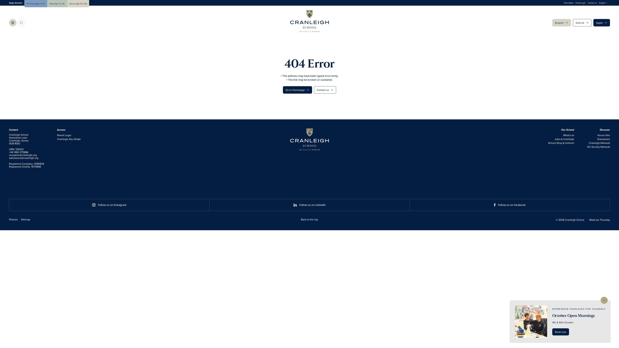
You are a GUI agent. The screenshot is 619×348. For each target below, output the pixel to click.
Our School (567, 129)
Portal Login (580, 2)
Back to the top (309, 219)
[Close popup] (604, 300)
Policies (13, 219)
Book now (560, 332)
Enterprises (603, 139)
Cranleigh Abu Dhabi (69, 139)
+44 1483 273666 (18, 152)
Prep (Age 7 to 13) (57, 3)
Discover (605, 129)
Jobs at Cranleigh (564, 139)
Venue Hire (603, 135)
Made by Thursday (599, 219)
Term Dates (569, 2)
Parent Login (64, 135)
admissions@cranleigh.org (23, 158)
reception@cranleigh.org (23, 155)
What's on (568, 135)
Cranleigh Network (599, 143)
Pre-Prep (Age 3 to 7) (36, 3)
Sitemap (25, 219)
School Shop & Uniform (561, 143)
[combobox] (604, 3)
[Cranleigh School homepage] (309, 139)
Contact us (592, 2)
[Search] (21, 22)
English (602, 2)
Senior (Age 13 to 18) (78, 3)
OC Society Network (598, 147)
